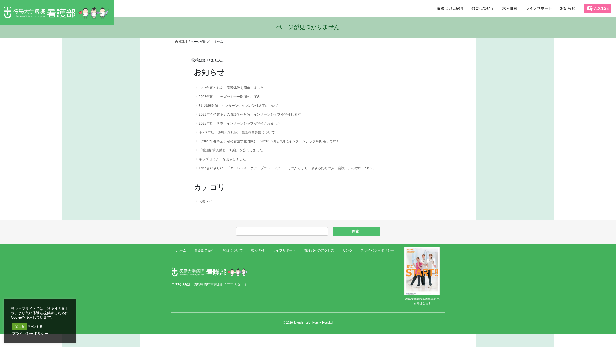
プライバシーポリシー (377, 250)
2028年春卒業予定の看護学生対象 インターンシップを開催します (250, 114)
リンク (347, 250)
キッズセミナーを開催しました (222, 159)
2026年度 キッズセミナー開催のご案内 (229, 97)
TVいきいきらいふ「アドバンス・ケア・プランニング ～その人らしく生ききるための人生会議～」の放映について (287, 168)
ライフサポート (284, 250)
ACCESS (601, 8)
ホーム (181, 250)
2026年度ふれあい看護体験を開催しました (231, 88)
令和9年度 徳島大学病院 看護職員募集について (237, 132)
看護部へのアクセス (319, 250)
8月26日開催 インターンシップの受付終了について (239, 105)
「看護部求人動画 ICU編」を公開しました (231, 150)
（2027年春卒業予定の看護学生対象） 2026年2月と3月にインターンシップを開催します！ (269, 141)
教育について (233, 250)
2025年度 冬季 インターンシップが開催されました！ (241, 123)
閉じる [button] (19, 326)
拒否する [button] (35, 326)
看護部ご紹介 (204, 250)
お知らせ (205, 201)
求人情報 (257, 250)
